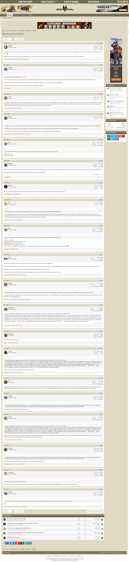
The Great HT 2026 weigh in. (116, 88)
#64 (102, 113)
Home (4, 15)
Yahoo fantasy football (114, 94)
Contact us (102, 552)
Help (118, 552)
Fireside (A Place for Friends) (115, 103)
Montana (101, 475)
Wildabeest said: (8, 74)
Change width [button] (6, 552)
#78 (102, 445)
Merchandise (71, 556)
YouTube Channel (79, 556)
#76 (102, 393)
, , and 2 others (18, 299)
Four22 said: (7, 209)
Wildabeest (6, 36)
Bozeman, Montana (99, 286)
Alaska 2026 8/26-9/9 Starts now (116, 112)
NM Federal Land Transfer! (13, 537)
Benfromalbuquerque (11, 538)
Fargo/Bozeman (99, 383)
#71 (102, 280)
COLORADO (19, 534)
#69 (102, 225)
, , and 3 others (13, 108)
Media (23, 15)
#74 (102, 348)
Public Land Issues (20, 520)
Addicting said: (8, 290)
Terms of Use (107, 552)
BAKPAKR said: (8, 123)
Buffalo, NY (100, 336)
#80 (102, 489)
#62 (102, 64)
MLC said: (7, 402)
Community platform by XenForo (57, 558)
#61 (102, 43)
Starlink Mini (112, 106)
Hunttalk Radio (57, 556)
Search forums (10, 17)
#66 (102, 160)
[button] (20, 15)
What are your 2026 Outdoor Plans (117, 101)
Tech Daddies (81, 558)
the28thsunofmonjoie (120, 127)
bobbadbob (98, 538)
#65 (102, 139)
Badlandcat (98, 520)
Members (30, 15)
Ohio (102, 188)
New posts (4, 17)
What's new (16, 15)
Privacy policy (113, 552)
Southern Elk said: (9, 498)
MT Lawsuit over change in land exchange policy (19, 528)
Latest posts (111, 85)
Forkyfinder (9, 529)
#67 (102, 182)
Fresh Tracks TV (65, 556)
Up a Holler (100, 48)
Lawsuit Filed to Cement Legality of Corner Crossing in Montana (22, 523)
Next (21, 39)
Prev (5, 39)
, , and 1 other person (17, 59)
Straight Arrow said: (9, 357)
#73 (102, 331)
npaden (8, 534)
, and (13, 194)
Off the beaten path (99, 260)
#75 (102, 378)
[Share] (100, 43)
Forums (10, 15)
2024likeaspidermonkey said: (11, 479)
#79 (102, 469)
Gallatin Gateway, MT (98, 310)
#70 (102, 254)
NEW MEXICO (24, 538)
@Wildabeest (12, 269)
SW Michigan (100, 70)
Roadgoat (98, 524)
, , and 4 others (15, 372)
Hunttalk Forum (49, 556)
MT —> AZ (101, 451)
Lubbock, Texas (100, 419)
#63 (102, 94)
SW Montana (100, 166)
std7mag (9, 520)
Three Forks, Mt (99, 145)
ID (102, 354)
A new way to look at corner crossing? (16, 519)
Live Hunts (112, 115)
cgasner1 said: (8, 149)
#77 (102, 414)
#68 (102, 199)
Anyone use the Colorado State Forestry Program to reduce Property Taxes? (25, 532)
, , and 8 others (14, 325)
